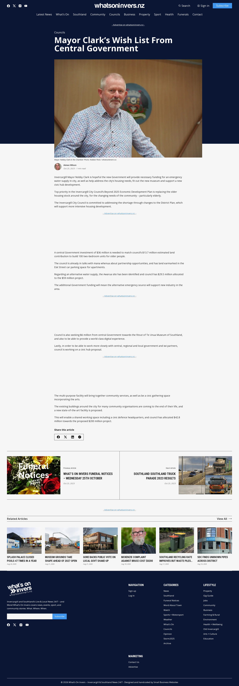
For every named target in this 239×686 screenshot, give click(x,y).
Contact (198, 14)
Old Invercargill (211, 629)
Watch (167, 610)
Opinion (168, 634)
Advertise (133, 667)
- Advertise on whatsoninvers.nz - (128, 24)
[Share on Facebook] (58, 437)
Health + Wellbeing (212, 624)
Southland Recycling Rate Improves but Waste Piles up (175, 559)
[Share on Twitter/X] (65, 437)
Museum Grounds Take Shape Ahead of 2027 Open (61, 559)
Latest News (44, 14)
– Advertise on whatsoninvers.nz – (119, 213)
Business (129, 14)
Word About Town (173, 605)
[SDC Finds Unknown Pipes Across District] (214, 540)
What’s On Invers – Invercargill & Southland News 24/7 (96, 682)
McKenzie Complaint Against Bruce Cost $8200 (137, 559)
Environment (210, 619)
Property (144, 14)
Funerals (183, 14)
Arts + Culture (210, 634)
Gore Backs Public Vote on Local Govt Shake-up (99, 559)
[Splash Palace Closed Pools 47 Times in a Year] (24, 540)
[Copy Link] (79, 437)
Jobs (205, 600)
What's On (62, 14)
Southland (79, 14)
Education (208, 639)
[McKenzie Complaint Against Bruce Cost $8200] (138, 540)
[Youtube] (25, 5)
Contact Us (133, 662)
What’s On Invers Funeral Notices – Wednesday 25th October (88, 476)
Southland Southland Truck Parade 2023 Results (155, 476)
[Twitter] (14, 5)
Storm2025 (169, 639)
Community (97, 14)
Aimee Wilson (69, 165)
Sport (157, 14)
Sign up (132, 591)
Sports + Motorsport (173, 615)
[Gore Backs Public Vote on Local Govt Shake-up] (100, 540)
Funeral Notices (171, 600)
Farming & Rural (211, 615)
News (166, 591)
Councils (114, 14)
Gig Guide (208, 596)
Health (169, 14)
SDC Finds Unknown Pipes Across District (212, 559)
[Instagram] (20, 5)
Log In (131, 596)
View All (222, 518)
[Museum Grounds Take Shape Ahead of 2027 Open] (62, 540)
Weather (168, 619)
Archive (167, 643)
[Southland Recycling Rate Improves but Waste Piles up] (176, 540)
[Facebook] (8, 5)
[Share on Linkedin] (72, 437)
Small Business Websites (166, 682)
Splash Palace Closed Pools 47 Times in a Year (22, 559)
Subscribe (222, 5)
